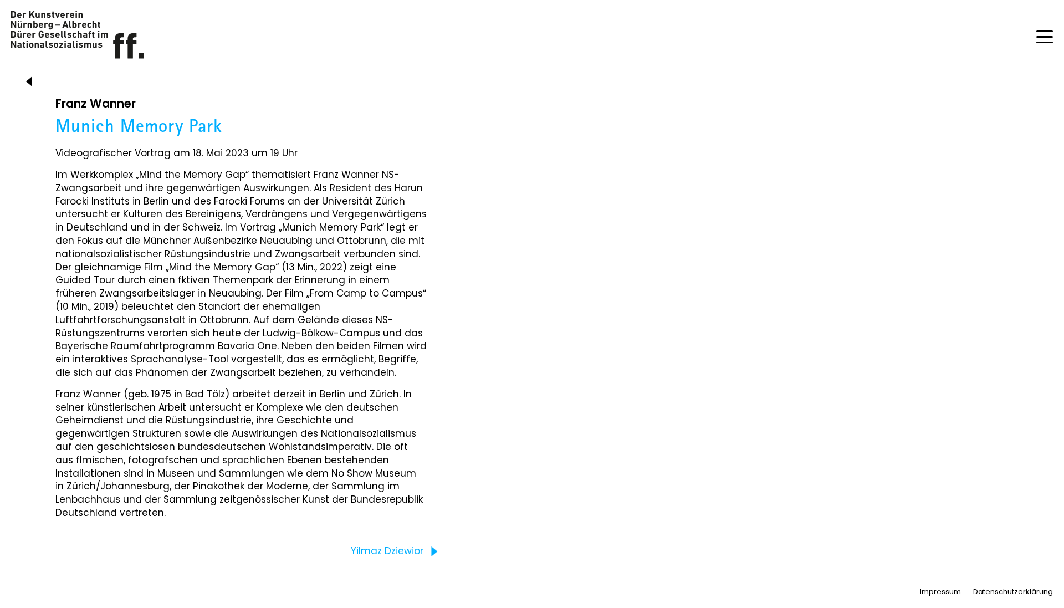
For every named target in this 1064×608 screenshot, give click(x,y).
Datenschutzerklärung (1013, 591)
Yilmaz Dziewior (388, 551)
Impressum (940, 591)
